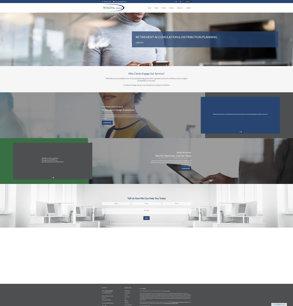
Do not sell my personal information (171, 303)
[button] (149, 7)
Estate (126, 294)
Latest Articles (128, 304)
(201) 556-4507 (107, 1)
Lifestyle (127, 302)
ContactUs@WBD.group (121, 1)
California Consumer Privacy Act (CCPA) (179, 302)
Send (146, 218)
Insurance (127, 296)
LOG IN (187, 1)
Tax (125, 298)
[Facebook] (180, 1)
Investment (127, 292)
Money (126, 300)
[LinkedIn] (176, 1)
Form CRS (144, 288)
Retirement (127, 290)
